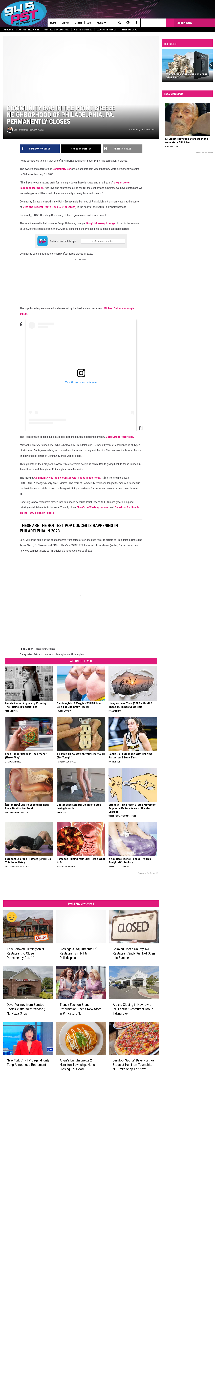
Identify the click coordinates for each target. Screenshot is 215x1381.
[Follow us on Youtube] (161, 22)
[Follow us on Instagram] (145, 22)
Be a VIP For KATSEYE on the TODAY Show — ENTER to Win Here (186, 76)
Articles (38, 654)
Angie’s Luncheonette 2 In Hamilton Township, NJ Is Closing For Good (77, 1064)
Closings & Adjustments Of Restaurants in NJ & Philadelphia (78, 953)
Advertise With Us (107, 29)
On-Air (65, 22)
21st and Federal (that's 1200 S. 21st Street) (50, 207)
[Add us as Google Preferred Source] (128, 22)
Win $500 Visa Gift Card (56, 29)
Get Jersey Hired (83, 29)
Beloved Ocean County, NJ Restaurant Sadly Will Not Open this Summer (134, 953)
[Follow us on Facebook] (136, 22)
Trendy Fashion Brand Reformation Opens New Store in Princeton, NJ (80, 1008)
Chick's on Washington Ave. (92, 507)
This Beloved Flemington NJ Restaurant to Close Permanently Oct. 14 (26, 953)
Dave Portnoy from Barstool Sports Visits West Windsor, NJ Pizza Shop (26, 1008)
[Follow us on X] (153, 22)
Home (53, 22)
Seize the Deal (129, 29)
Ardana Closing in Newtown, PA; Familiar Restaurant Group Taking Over (133, 1008)
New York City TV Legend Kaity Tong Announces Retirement (28, 1062)
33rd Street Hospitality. (120, 436)
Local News (49, 654)
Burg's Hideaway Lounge (100, 223)
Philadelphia (77, 654)
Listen (78, 22)
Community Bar (62, 169)
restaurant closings (44, 648)
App (89, 22)
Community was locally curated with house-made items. (67, 477)
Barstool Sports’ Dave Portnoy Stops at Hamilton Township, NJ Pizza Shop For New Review (134, 1064)
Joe (15, 129)
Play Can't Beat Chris (27, 29)
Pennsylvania (63, 654)
